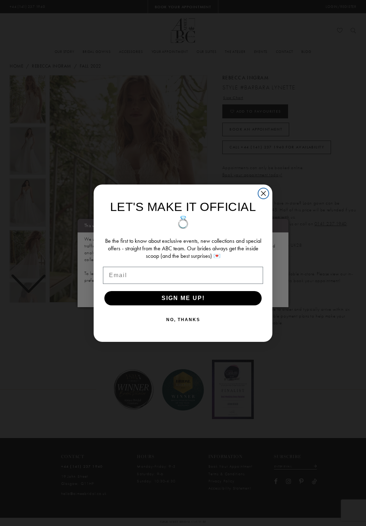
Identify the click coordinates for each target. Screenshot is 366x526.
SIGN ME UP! (183, 298)
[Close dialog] (263, 193)
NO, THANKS (183, 319)
